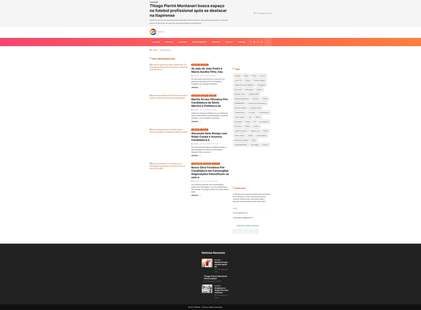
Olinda (247, 122)
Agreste (195, 129)
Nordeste (238, 122)
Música (257, 117)
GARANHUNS (239, 103)
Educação (249, 89)
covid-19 (238, 80)
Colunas (156, 42)
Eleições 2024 (240, 94)
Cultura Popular (259, 80)
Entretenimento (199, 42)
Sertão (212, 95)
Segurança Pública (241, 140)
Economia (182, 42)
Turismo (241, 42)
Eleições (195, 65)
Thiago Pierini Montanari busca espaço (215, 277)
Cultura (247, 80)
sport (254, 140)
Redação (196, 75)
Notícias (169, 42)
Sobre (235, 208)
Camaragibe (196, 164)
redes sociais (239, 135)
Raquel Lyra (255, 131)
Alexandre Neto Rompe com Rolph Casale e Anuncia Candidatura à (209, 137)
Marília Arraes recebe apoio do (221, 264)
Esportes (216, 42)
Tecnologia (255, 145)
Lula (250, 117)
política (256, 126)
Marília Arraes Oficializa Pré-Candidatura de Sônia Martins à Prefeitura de (210, 102)
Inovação (251, 112)
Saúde (250, 135)
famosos (256, 99)
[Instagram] (251, 231)
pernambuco (264, 122)
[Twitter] (254, 42)
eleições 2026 (254, 94)
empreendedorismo (242, 99)
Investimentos (264, 112)
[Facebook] (234, 231)
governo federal (240, 108)
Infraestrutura (240, 112)
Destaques (261, 85)
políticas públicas (241, 131)
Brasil (254, 76)
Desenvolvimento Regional (244, 85)
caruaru (262, 76)
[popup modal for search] (267, 42)
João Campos (240, 117)
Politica (247, 126)
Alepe (246, 76)
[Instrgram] (257, 42)
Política (229, 42)
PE (255, 122)
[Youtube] (256, 231)
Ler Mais (194, 87)
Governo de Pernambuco (257, 103)
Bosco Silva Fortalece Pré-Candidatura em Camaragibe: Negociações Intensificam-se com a (210, 172)
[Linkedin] (261, 42)
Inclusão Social (255, 108)
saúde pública (261, 135)
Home (155, 50)
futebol (265, 99)
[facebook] (250, 42)
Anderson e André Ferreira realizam (221, 290)
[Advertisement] (252, 169)
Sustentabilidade (241, 145)
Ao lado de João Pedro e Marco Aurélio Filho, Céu (207, 70)
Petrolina (238, 126)
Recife (265, 131)
